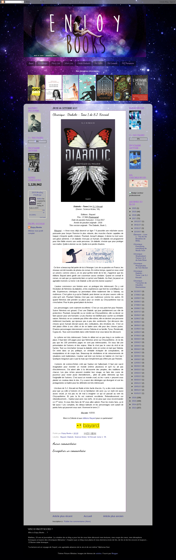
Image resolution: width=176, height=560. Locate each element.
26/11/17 (138, 225)
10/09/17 (138, 298)
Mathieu (39, 198)
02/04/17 (138, 352)
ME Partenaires (128, 63)
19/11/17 (138, 228)
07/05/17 (138, 336)
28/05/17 (138, 325)
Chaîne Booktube (83, 63)
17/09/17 (138, 295)
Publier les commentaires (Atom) (77, 521)
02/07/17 (138, 312)
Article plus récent (62, 516)
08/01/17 (138, 390)
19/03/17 (138, 359)
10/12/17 (138, 221)
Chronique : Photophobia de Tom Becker (141, 266)
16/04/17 (138, 346)
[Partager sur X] (90, 433)
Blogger (115, 553)
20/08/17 (138, 308)
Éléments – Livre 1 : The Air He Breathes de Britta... (140, 238)
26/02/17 (138, 370)
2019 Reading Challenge (37, 193)
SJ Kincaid (92, 437)
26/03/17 (138, 356)
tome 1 (100, 437)
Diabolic (70, 437)
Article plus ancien (113, 516)
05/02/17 (138, 380)
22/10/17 (138, 232)
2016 (134, 398)
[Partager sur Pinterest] (95, 433)
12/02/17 (138, 376)
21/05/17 (138, 329)
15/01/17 (138, 386)
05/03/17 (138, 366)
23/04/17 (138, 342)
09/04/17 (138, 349)
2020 (134, 208)
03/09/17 (138, 302)
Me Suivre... (98, 63)
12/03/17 (138, 363)
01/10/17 (138, 291)
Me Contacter (112, 63)
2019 (134, 212)
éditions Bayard (89, 418)
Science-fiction (81, 437)
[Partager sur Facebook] (92, 433)
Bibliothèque (42, 63)
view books (43, 217)
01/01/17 (138, 393)
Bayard (63, 437)
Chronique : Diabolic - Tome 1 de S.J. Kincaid (141, 274)
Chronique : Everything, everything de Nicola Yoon (140, 247)
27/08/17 (138, 305)
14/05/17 (138, 332)
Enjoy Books (36, 227)
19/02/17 (138, 373)
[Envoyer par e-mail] (85, 433)
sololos (99, 553)
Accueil (31, 63)
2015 (134, 401)
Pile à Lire (56, 63)
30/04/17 (138, 339)
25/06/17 (138, 315)
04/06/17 (138, 322)
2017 (134, 218)
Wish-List (68, 63)
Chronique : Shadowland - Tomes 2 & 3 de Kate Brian (140, 257)
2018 (134, 215)
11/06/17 (138, 319)
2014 (134, 404)
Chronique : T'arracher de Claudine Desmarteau (140, 284)
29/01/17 (138, 383)
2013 (134, 408)
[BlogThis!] (87, 433)
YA (105, 437)
